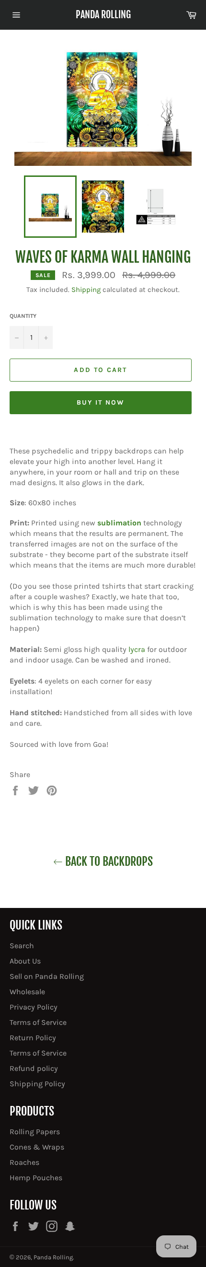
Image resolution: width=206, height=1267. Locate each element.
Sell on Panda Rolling (47, 976)
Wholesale (27, 991)
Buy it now (101, 402)
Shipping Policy (37, 1083)
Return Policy (33, 1037)
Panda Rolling (103, 15)
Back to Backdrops (108, 861)
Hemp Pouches (36, 1177)
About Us (25, 960)
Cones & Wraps (37, 1146)
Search (22, 945)
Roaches (24, 1162)
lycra (136, 649)
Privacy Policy (33, 1006)
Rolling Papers (35, 1131)
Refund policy (34, 1068)
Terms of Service (38, 1022)
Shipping (86, 289)
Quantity (23, 316)
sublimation (119, 522)
